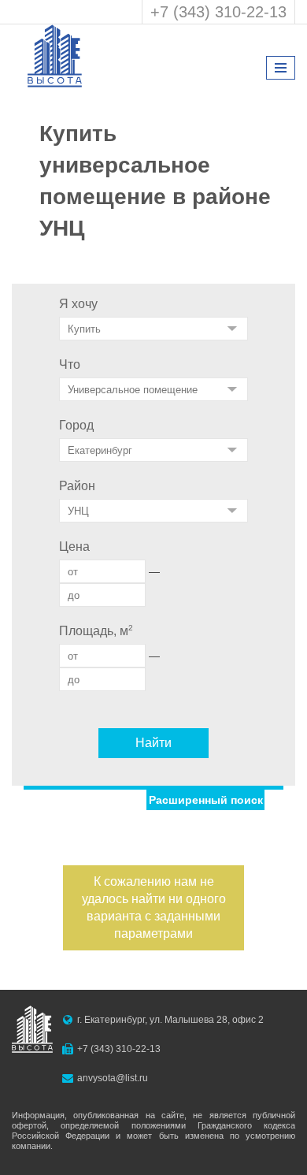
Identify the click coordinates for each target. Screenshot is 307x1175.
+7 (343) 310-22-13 (218, 11)
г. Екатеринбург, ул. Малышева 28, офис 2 (170, 1019)
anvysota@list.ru (112, 1078)
